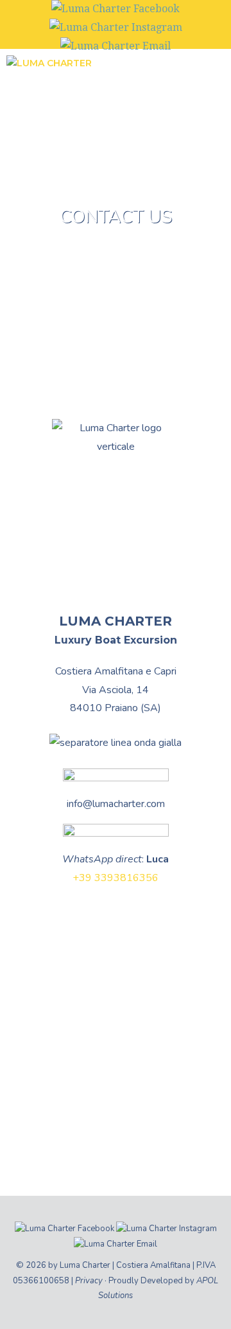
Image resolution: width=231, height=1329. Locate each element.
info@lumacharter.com (116, 804)
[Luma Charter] (49, 67)
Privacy (89, 1281)
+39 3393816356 (115, 878)
